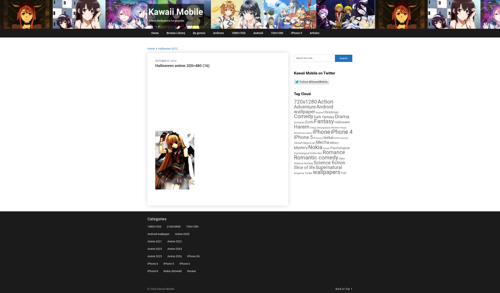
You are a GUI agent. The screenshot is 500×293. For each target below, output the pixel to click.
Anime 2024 (174, 248)
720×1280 (277, 33)
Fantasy (324, 121)
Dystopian (299, 122)
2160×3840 (174, 226)
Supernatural (329, 167)
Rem (319, 153)
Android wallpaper (313, 109)
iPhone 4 (342, 132)
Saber (342, 158)
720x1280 (305, 102)
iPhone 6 (318, 138)
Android (258, 33)
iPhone (321, 132)
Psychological (340, 148)
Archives (218, 33)
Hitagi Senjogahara (320, 127)
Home (155, 33)
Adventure (305, 107)
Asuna (319, 112)
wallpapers (326, 172)
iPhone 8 (152, 271)
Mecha (322, 142)
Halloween (342, 122)
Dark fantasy (324, 117)
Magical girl (309, 143)
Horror (335, 127)
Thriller (308, 173)
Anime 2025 (154, 256)
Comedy (303, 116)
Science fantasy (303, 163)
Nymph (326, 148)
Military (334, 142)
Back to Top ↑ (344, 288)
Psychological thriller (305, 153)
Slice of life (304, 167)
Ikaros (309, 133)
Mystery (301, 148)
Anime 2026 (174, 256)
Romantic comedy (316, 157)
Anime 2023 (154, 248)
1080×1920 (239, 33)
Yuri (343, 173)
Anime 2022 (174, 241)
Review (191, 271)
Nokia (315, 147)
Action (325, 101)
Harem (301, 127)
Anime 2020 (182, 234)
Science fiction (329, 162)
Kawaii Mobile (175, 12)
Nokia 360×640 (172, 271)
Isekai (328, 137)
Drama (342, 116)
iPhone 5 (296, 33)
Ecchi (309, 122)
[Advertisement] (217, 99)
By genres (199, 33)
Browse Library (176, 33)
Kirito (337, 138)
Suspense (299, 173)
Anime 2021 (154, 241)
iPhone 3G (193, 256)
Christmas (330, 112)
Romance (334, 152)
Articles (314, 33)
